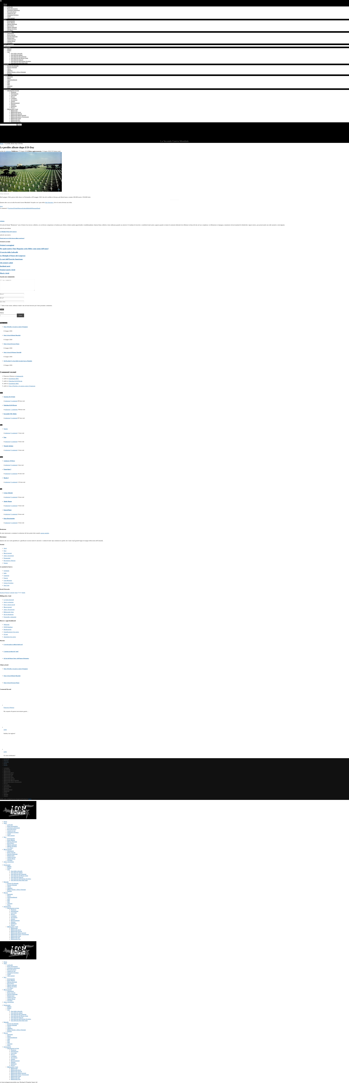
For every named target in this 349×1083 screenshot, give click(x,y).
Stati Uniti (6, 585)
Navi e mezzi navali (9, 604)
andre (5, 729)
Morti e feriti (4, 273)
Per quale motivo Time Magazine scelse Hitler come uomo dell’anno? (24, 249)
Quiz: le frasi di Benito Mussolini (12, 335)
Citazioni (9, 86)
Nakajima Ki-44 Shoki (9, 396)
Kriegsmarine (11, 21)
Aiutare (13, 101)
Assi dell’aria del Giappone (18, 56)
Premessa (13, 92)
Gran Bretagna (8, 580)
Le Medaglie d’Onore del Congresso (12, 256)
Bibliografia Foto (16, 121)
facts (1, 206)
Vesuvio (6, 429)
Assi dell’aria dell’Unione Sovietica (21, 61)
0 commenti (14, 401)
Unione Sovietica (8, 583)
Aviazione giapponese (13, 10)
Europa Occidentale (12, 66)
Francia (6, 578)
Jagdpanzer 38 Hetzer (9, 461)
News (8, 87)
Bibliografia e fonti (12, 109)
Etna (5, 437)
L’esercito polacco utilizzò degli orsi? (13, 644)
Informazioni (7, 89)
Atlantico (9, 70)
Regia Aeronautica (12, 8)
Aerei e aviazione (9, 602)
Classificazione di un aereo (11, 632)
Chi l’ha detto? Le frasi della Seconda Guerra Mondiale (18, 361)
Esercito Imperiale (12, 36)
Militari (9, 49)
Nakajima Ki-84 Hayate (15, 381)
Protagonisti (7, 47)
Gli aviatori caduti (6, 263)
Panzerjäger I (7, 469)
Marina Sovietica (12, 29)
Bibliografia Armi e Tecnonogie (20, 117)
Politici (9, 50)
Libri (8, 81)
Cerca (19, 124)
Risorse (6, 75)
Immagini (10, 76)
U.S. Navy (10, 30)
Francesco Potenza (9, 707)
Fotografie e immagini (10, 617)
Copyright (14, 95)
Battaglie (6, 64)
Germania (6, 570)
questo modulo (45, 533)
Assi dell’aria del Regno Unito (19, 58)
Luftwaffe (10, 7)
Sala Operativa (49, 202)
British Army (11, 38)
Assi (8, 52)
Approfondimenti (12, 80)
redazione (8, 151)
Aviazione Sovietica (13, 15)
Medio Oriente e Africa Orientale (16, 72)
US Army (10, 42)
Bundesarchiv (7, 629)
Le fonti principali (9, 599)
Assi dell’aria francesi (17, 59)
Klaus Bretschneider (9, 518)
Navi (5, 19)
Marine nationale (12, 27)
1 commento (14, 409)
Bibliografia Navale (16, 114)
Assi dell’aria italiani (17, 55)
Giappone (6, 575)
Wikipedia (6, 624)
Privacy (13, 97)
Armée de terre (11, 39)
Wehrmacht (10, 33)
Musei (9, 78)
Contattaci (14, 98)
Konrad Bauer (8, 510)
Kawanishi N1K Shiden (10, 414)
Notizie (6, 563)
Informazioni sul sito (13, 90)
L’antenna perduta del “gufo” (11, 651)
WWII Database (8, 627)
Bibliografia (14, 110)
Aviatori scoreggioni (7, 245)
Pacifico (9, 73)
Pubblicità (14, 106)
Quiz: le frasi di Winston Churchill (12, 352)
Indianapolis (19, 376)
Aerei (5, 5)
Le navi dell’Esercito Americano (11, 259)
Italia (5, 573)
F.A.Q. (5, 792)
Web (8, 84)
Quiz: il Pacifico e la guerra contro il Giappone (16, 326)
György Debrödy (8, 493)
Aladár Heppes (8, 501)
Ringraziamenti (15, 103)
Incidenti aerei (5, 266)
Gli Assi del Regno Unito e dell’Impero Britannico (16, 658)
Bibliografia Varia (16, 118)
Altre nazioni (11, 18)
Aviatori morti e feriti (7, 270)
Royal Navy (10, 25)
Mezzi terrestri (8, 32)
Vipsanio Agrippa (8, 446)
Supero (29, 799)
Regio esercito (11, 35)
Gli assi (6, 634)
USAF (9, 16)
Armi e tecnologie (9, 44)
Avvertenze (14, 100)
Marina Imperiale (12, 24)
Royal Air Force (11, 12)
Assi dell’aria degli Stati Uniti (19, 63)
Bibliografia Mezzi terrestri (18, 115)
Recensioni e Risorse (9, 560)
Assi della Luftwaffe (16, 53)
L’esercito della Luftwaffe (9, 252)
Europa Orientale (12, 67)
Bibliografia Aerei (16, 112)
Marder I (6, 478)
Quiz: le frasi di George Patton (11, 344)
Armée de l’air (11, 13)
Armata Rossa (11, 41)
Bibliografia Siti (15, 120)
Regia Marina (11, 22)
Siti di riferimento (9, 614)
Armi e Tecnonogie (9, 609)
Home (5, 4)
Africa (9, 69)
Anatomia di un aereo (10, 637)
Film (8, 83)
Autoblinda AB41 (14, 378)
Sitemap (13, 104)
